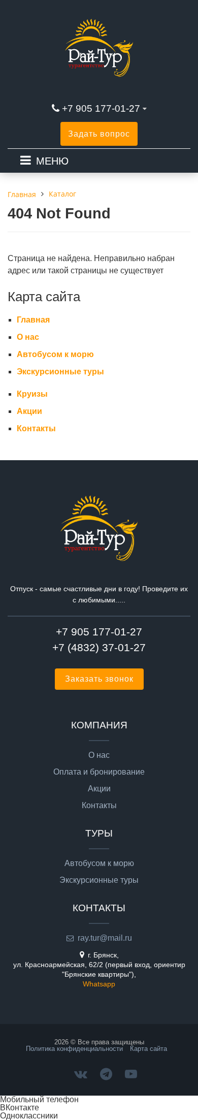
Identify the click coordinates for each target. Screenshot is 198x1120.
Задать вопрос (99, 134)
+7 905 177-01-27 (101, 108)
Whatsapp (99, 984)
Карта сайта (148, 1048)
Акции (29, 411)
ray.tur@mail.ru (105, 938)
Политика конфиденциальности (74, 1048)
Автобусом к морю (55, 354)
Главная (33, 319)
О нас (28, 337)
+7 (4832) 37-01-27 (99, 647)
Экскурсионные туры (60, 371)
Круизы (32, 394)
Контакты (36, 428)
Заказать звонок (99, 679)
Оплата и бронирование (99, 772)
